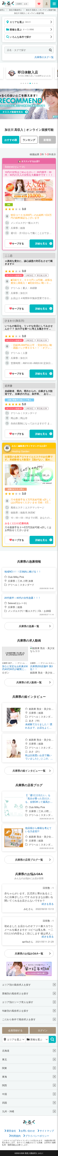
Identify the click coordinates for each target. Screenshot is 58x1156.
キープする (18, 243)
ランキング (29, 140)
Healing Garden (20, 451)
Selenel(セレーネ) (15, 166)
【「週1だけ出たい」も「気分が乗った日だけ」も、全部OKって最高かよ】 (38, 798)
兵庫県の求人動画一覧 (29, 682)
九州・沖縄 (8, 1111)
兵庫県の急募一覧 (29, 626)
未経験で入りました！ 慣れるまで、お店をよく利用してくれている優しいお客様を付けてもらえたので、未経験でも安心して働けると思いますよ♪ (38, 726)
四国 (4, 1102)
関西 (4, 1085)
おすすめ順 (10, 140)
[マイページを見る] (46, 4)
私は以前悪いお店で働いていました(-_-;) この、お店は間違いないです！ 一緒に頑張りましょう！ (39, 757)
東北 (4, 1059)
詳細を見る (41, 243)
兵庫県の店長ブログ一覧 (29, 859)
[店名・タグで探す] (50, 50)
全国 (25, 4)
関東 (4, 1068)
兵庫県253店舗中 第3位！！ (41, 667)
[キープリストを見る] (39, 4)
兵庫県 (19, 4)
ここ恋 (8, 255)
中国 (4, 1094)
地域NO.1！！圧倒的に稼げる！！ (22, 571)
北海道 (5, 1050)
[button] (21, 83)
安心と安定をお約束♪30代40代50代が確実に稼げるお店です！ (15, 667)
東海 (4, 1076)
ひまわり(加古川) (14, 320)
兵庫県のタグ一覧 (44, 57)
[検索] (52, 1039)
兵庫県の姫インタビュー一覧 (29, 770)
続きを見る (48, 903)
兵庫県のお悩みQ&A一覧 (29, 953)
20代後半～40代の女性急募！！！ (22, 597)
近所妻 (8, 385)
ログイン (42, 1030)
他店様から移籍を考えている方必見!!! (38, 829)
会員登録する (15, 1030)
